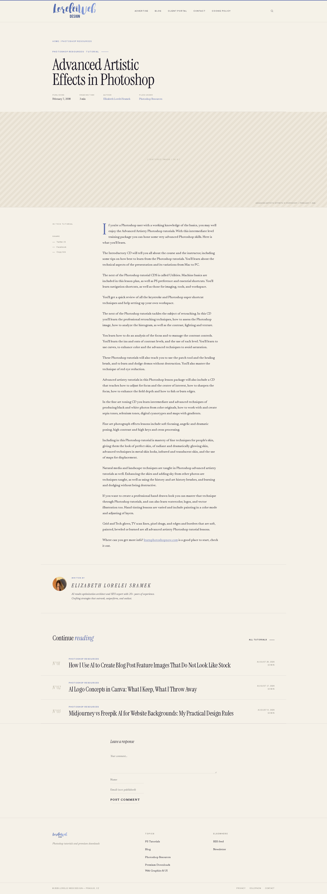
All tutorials (258, 640)
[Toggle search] (272, 10)
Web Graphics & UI (156, 870)
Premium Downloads (157, 865)
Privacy (241, 888)
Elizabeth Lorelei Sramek (116, 99)
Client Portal (177, 11)
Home (55, 41)
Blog (158, 11)
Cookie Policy (221, 11)
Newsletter (219, 849)
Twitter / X (61, 242)
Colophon (255, 888)
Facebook (61, 247)
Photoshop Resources (76, 41)
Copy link (61, 252)
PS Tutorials (152, 841)
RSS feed (218, 841)
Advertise (141, 11)
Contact (199, 11)
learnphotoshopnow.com (161, 540)
